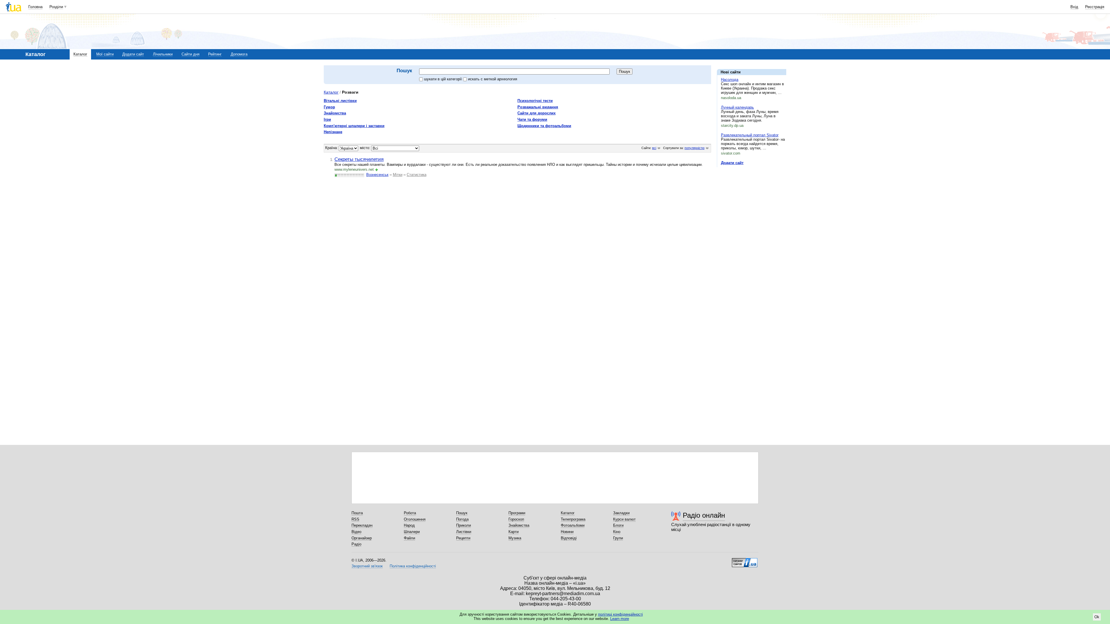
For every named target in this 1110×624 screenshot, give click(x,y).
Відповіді (569, 538)
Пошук (461, 513)
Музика (514, 538)
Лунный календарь (737, 107)
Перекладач (362, 525)
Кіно (616, 532)
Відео (356, 532)
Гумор (329, 107)
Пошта (357, 513)
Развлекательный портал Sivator (749, 135)
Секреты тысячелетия (359, 159)
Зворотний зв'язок (367, 566)
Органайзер (362, 538)
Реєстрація (1094, 7)
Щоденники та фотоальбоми (544, 126)
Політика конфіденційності (413, 566)
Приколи (463, 525)
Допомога (239, 54)
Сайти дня (190, 54)
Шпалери (412, 532)
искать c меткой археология (492, 79)
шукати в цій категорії (443, 79)
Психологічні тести (535, 101)
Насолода (729, 79)
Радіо (356, 544)
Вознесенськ (377, 174)
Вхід (1074, 7)
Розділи (56, 7)
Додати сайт (133, 54)
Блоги (618, 525)
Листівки (463, 532)
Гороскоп (516, 519)
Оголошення (415, 519)
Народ (409, 525)
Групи (618, 538)
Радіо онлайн (704, 515)
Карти (513, 532)
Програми (516, 513)
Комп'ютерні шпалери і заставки (354, 126)
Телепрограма (573, 519)
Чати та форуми (532, 119)
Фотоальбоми (572, 525)
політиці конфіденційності (620, 614)
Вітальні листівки (340, 101)
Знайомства (335, 113)
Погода (462, 519)
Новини (567, 532)
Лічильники (163, 54)
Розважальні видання (537, 107)
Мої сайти (105, 54)
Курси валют (624, 519)
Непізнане (333, 132)
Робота (410, 513)
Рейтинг (215, 54)
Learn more (619, 618)
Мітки (397, 174)
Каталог (80, 54)
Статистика (416, 174)
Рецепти (463, 538)
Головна (35, 7)
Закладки (621, 513)
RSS (355, 519)
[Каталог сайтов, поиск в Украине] (744, 560)
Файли (409, 538)
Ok (1096, 617)
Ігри (327, 119)
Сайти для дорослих (536, 113)
